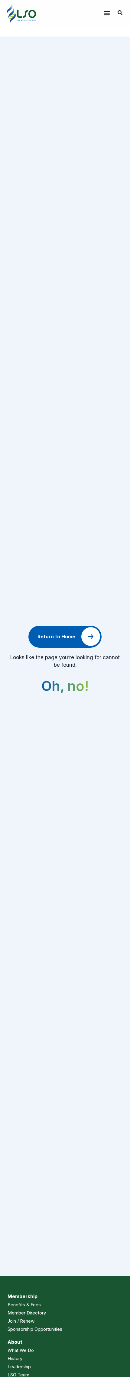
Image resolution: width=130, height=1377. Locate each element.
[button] (107, 13)
